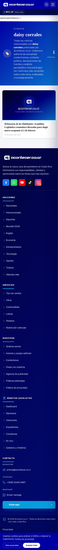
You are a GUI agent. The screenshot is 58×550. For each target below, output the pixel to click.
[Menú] (53, 4)
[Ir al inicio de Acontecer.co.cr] (23, 157)
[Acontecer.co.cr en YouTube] (22, 182)
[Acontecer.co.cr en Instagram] (38, 182)
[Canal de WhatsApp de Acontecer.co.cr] (14, 182)
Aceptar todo (31, 545)
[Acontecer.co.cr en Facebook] (6, 182)
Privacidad (8, 529)
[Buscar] (46, 4)
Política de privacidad (24, 539)
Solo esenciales (12, 545)
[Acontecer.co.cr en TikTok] (30, 182)
